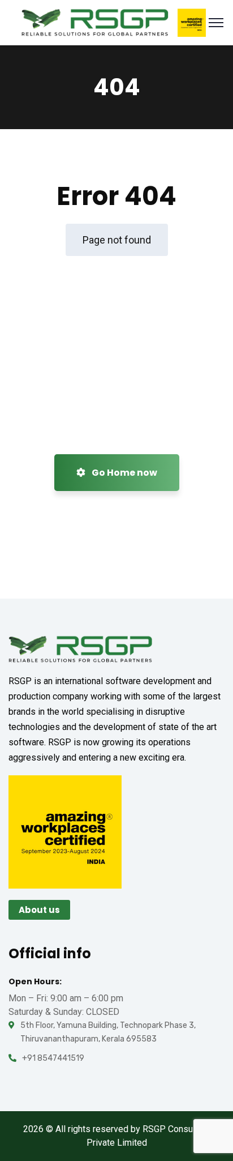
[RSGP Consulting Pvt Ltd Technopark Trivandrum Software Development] (113, 21)
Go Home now (123, 472)
